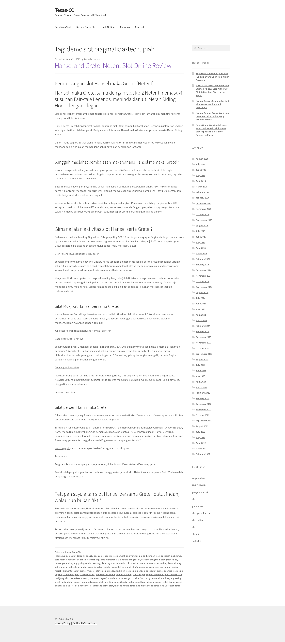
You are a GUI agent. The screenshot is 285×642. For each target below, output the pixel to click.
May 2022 (200, 437)
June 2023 (201, 370)
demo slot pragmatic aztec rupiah (92, 567)
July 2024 (200, 298)
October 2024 (202, 281)
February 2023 (203, 392)
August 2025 (202, 225)
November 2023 (203, 342)
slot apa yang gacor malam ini (148, 574)
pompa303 (197, 506)
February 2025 (203, 258)
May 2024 (200, 309)
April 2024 (201, 314)
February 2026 (203, 192)
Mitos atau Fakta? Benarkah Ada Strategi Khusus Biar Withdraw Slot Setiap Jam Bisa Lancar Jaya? (212, 90)
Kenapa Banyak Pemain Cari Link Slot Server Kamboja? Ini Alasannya (212, 104)
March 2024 (201, 320)
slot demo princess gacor (121, 578)
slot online (197, 520)
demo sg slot (108, 563)
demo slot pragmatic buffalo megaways (131, 567)
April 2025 (201, 247)
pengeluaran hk (200, 492)
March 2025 (201, 253)
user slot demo (172, 585)
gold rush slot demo (125, 570)
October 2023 (202, 348)
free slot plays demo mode (100, 570)
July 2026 (200, 164)
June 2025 (201, 236)
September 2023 (204, 353)
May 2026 (200, 175)
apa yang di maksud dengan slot (143, 555)
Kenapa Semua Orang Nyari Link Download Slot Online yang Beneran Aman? (212, 116)
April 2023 (201, 381)
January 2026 (202, 197)
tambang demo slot (103, 585)
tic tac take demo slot (152, 585)
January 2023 (202, 398)
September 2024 (204, 286)
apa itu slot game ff (115, 555)
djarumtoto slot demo (74, 570)
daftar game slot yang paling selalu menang (77, 563)
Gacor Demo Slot (73, 552)
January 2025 (202, 264)
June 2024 (201, 303)
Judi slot (196, 541)
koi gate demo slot (85, 574)
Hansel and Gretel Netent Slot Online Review (113, 65)
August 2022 (202, 426)
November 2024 (203, 275)
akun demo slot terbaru (72, 555)
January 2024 (202, 331)
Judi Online (108, 27)
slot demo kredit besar (76, 578)
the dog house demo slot (127, 585)
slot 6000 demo (123, 574)
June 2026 (201, 169)
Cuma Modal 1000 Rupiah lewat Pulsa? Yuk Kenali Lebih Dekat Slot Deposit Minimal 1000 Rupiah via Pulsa (212, 130)
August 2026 (202, 158)
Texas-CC (64, 10)
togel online (198, 478)
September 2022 (204, 420)
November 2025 (203, 208)
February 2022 (203, 454)
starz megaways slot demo (160, 582)
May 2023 (200, 376)
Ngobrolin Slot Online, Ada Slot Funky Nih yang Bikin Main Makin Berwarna (212, 77)
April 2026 (201, 181)
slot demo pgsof (98, 578)
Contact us (141, 27)
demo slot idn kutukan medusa (132, 563)
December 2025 (203, 203)
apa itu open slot (94, 555)
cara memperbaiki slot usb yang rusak (120, 559)
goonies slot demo (173, 570)
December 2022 (203, 403)
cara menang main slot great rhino (159, 559)
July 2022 (200, 431)
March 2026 (201, 186)
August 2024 (202, 292)
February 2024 (203, 325)
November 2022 (203, 409)
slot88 (195, 534)
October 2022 (202, 415)
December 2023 (203, 337)
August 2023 (202, 359)
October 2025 (202, 214)
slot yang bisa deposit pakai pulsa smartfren (122, 582)
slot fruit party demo (146, 578)
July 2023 (200, 364)
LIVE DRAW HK (199, 485)
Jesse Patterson (92, 59)
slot (194, 499)
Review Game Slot (86, 27)
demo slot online (157, 563)
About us (125, 27)
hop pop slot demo (64, 574)
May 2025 (200, 242)
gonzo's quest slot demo (150, 570)
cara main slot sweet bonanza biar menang (77, 559)
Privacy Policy (62, 623)
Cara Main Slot (63, 27)
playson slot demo (105, 574)
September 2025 (204, 220)
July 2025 (200, 231)
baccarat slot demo (171, 555)
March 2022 (201, 448)
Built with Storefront (85, 623)
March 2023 (201, 387)
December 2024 (203, 270)
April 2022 (201, 443)
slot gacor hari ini (201, 513)
